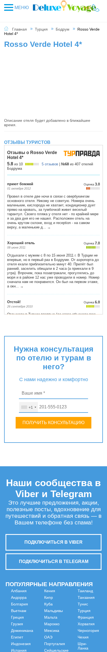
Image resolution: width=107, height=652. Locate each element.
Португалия (71, 610)
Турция (41, 29)
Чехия (91, 624)
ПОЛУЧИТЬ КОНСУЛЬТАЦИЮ (53, 422)
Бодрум (62, 29)
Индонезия (46, 591)
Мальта (42, 637)
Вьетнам (18, 610)
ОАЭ (65, 604)
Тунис (91, 591)
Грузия (17, 624)
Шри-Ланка (91, 632)
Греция (17, 617)
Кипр (40, 617)
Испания (44, 597)
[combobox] (28, 407)
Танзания (69, 635)
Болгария (19, 604)
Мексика (68, 597)
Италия (42, 604)
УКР (87, 8)
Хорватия (94, 610)
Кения (41, 610)
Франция (94, 604)
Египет (17, 637)
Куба (40, 624)
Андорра (19, 597)
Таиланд (68, 628)
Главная (19, 29)
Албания (19, 591)
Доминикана (22, 630)
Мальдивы (45, 630)
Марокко (68, 591)
